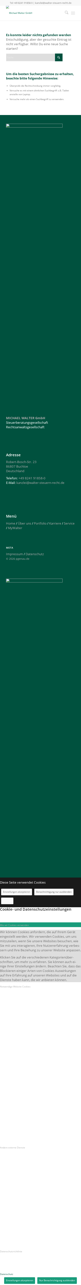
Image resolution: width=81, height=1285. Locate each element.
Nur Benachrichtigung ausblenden (57, 1280)
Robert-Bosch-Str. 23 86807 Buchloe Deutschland (21, 466)
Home (10, 523)
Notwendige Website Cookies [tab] (15, 986)
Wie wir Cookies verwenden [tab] (14, 925)
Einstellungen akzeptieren (16, 891)
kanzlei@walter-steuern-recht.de (53, 3)
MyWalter (15, 528)
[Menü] (73, 13)
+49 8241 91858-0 (23, 3)
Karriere (55, 523)
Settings (7, 900)
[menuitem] (64, 13)
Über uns (24, 523)
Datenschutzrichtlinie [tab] (11, 1251)
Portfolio (40, 523)
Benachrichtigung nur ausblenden (54, 891)
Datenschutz (35, 554)
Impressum (14, 554)
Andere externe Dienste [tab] (12, 1147)
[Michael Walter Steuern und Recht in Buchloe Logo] (33, 13)
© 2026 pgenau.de (17, 558)
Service (69, 523)
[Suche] (64, 13)
